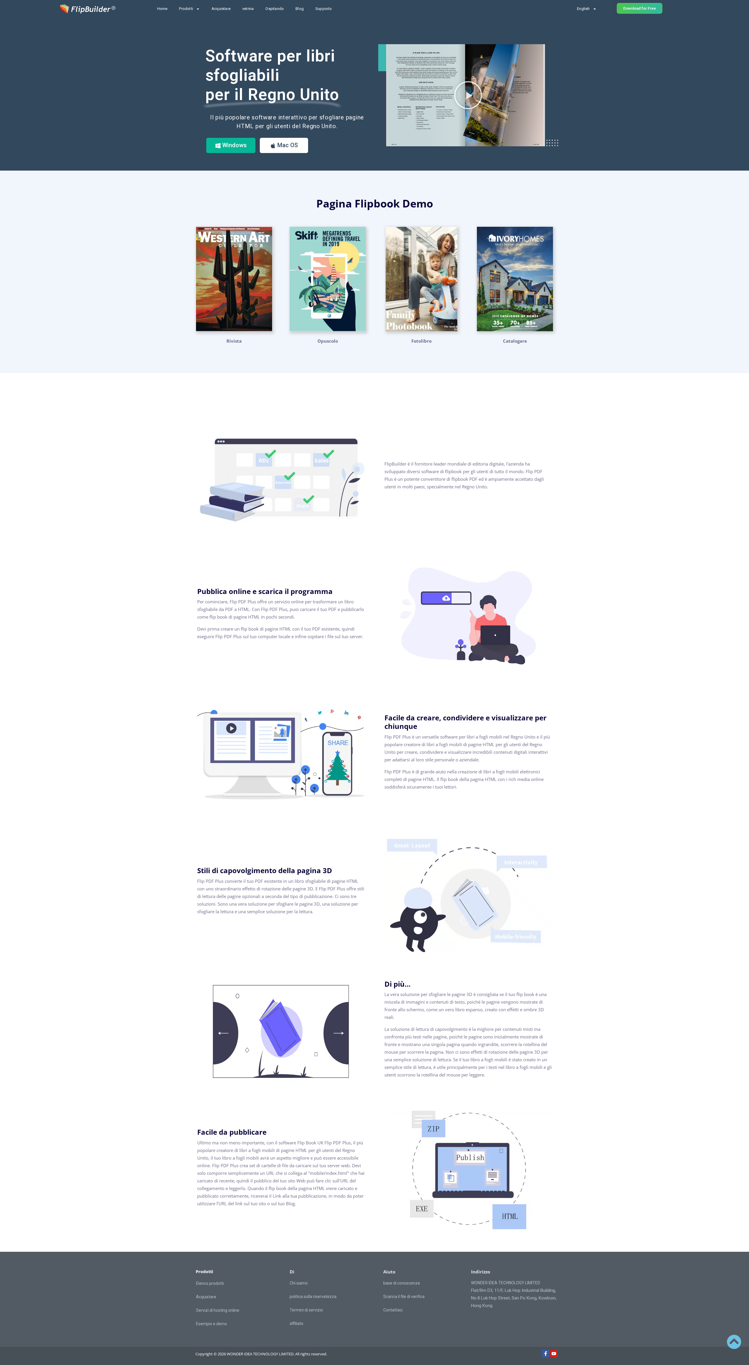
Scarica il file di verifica (404, 1296)
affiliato (296, 1323)
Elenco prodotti (210, 1283)
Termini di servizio (306, 1310)
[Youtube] (554, 1353)
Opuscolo (327, 341)
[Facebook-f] (545, 1353)
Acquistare (221, 8)
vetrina (248, 8)
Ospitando (274, 8)
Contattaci (393, 1310)
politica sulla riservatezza (313, 1296)
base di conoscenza (401, 1283)
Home (162, 8)
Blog (300, 8)
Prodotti (186, 8)
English (583, 8)
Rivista (234, 341)
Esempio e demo (211, 1323)
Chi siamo (299, 1283)
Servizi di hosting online (217, 1310)
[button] (468, 95)
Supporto (323, 8)
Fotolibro (421, 341)
